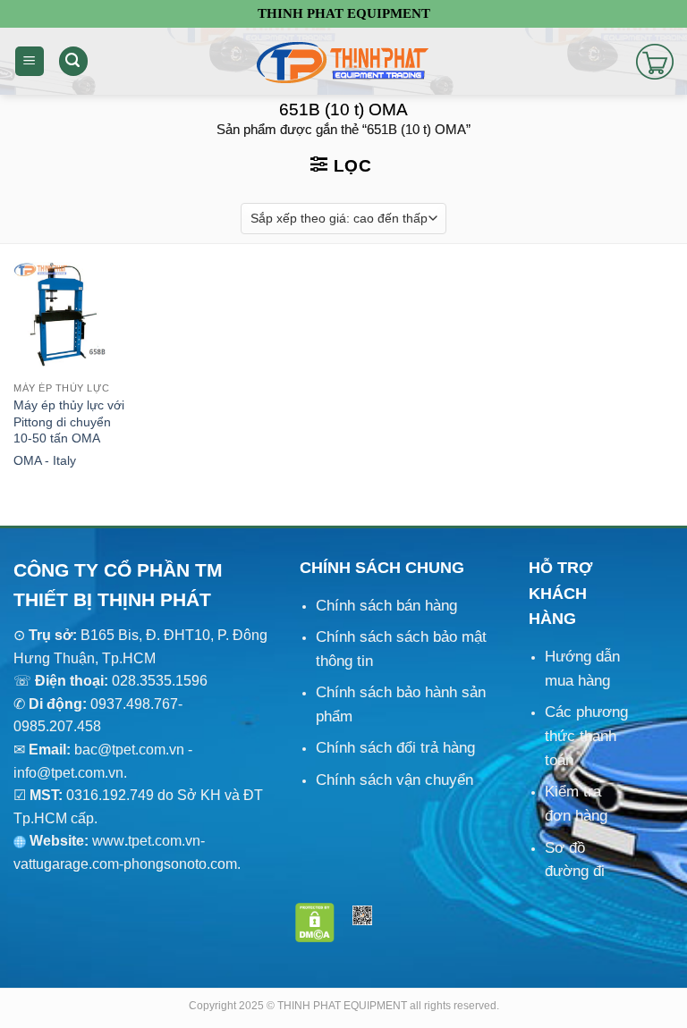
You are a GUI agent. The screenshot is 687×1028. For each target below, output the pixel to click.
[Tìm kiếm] (73, 61)
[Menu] (29, 61)
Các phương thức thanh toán (586, 736)
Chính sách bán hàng (386, 605)
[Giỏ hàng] (655, 61)
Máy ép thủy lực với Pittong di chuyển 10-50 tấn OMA (68, 421)
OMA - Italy (44, 460)
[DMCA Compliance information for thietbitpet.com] (315, 921)
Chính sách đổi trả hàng (395, 747)
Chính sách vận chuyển (394, 779)
